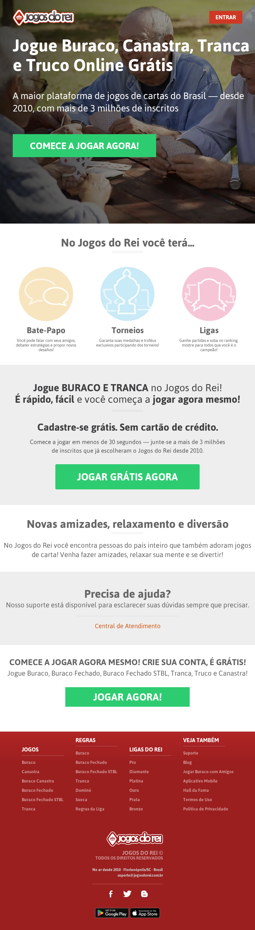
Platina (136, 780)
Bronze (136, 808)
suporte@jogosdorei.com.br (140, 875)
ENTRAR (226, 17)
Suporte (190, 753)
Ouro (134, 790)
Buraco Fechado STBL (42, 799)
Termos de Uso (197, 799)
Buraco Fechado (37, 790)
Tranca (28, 808)
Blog (187, 762)
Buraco (28, 762)
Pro (132, 762)
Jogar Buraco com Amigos (208, 771)
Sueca (81, 799)
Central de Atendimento (127, 625)
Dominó (83, 790)
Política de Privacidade (205, 808)
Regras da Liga (90, 808)
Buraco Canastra (38, 780)
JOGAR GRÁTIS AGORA (127, 477)
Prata (134, 799)
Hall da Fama (196, 790)
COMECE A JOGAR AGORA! (84, 145)
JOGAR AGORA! (127, 697)
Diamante (139, 771)
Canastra (30, 771)
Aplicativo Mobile (200, 780)
